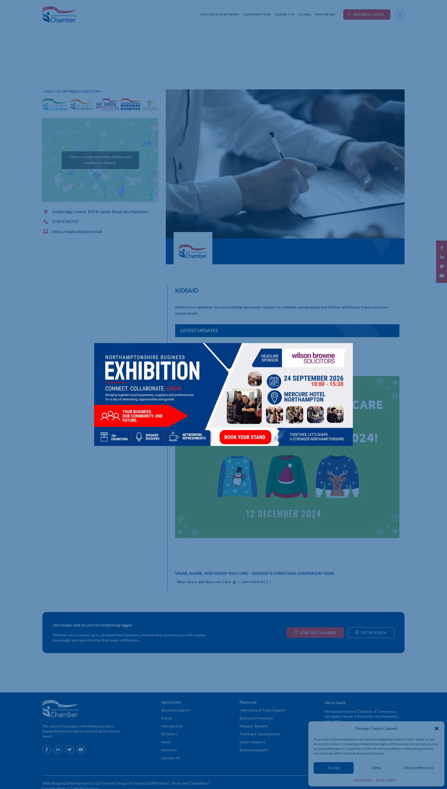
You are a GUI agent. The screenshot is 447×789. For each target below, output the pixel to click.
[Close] (344, 350)
